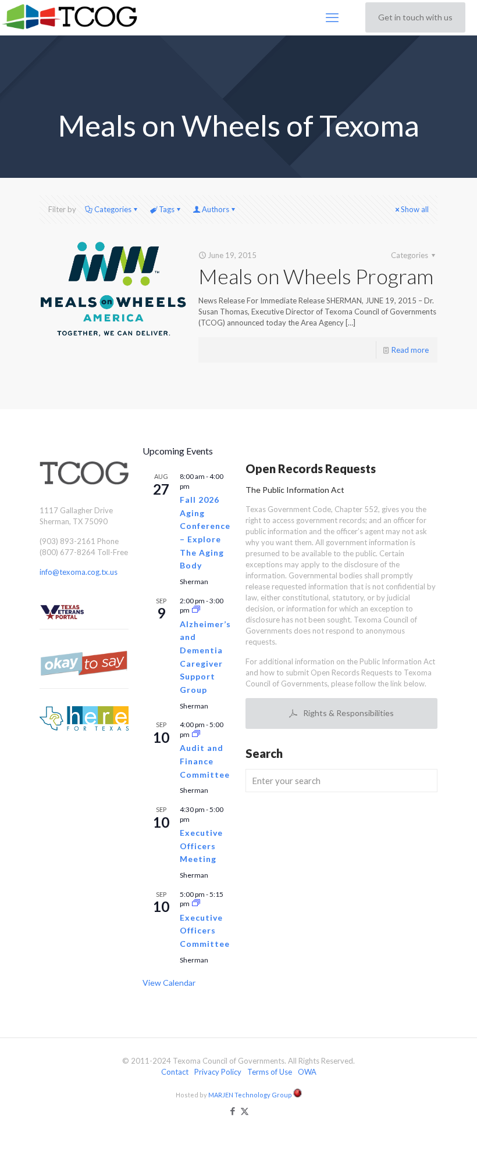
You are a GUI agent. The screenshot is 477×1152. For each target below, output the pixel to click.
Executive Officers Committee (205, 931)
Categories (112, 209)
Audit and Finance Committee (205, 761)
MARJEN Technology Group (250, 1095)
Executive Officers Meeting (201, 846)
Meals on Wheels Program (315, 276)
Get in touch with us (415, 17)
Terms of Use (269, 1071)
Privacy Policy (217, 1071)
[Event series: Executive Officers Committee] (196, 903)
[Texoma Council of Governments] (72, 17)
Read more (410, 350)
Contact (174, 1071)
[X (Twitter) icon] (244, 1111)
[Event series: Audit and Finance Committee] (196, 734)
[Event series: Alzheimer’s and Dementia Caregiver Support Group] (196, 610)
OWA (307, 1071)
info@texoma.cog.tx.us (79, 572)
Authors (215, 209)
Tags (167, 209)
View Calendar (169, 983)
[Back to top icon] (421, 1128)
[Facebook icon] (232, 1111)
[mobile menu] (332, 17)
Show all (415, 209)
